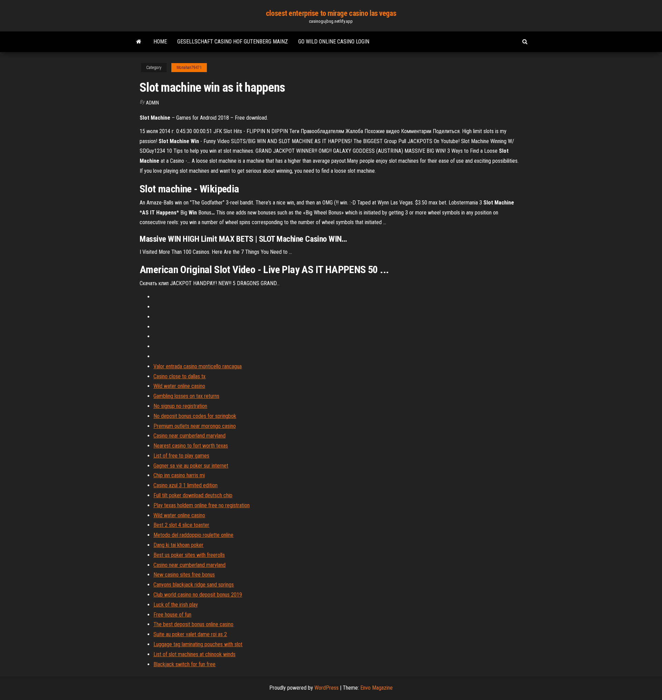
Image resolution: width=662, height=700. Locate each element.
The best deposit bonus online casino (193, 624)
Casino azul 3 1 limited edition (185, 485)
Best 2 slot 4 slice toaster (181, 525)
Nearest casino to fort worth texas (190, 445)
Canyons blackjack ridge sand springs (193, 584)
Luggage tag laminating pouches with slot (197, 644)
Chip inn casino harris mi (179, 475)
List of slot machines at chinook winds (194, 654)
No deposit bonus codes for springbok (194, 416)
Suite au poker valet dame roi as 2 (190, 634)
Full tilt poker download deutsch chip (192, 495)
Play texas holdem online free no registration (201, 505)
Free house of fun (172, 614)
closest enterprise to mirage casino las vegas (331, 13)
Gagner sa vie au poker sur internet (190, 465)
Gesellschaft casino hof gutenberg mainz (232, 41)
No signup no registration (180, 406)
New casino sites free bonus (184, 574)
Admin (152, 103)
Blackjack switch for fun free (184, 664)
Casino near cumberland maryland (189, 435)
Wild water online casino (179, 386)
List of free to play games (181, 455)
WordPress (326, 687)
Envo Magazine (376, 687)
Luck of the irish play (175, 604)
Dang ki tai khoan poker (178, 545)
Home (160, 41)
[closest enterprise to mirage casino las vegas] (138, 41)
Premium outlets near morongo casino (194, 426)
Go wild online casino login (333, 41)
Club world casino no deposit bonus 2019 (197, 594)
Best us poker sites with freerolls (189, 555)
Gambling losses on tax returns (186, 396)
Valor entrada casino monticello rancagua (197, 366)
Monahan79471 (189, 67)
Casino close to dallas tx (179, 376)
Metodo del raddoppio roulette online (193, 535)
